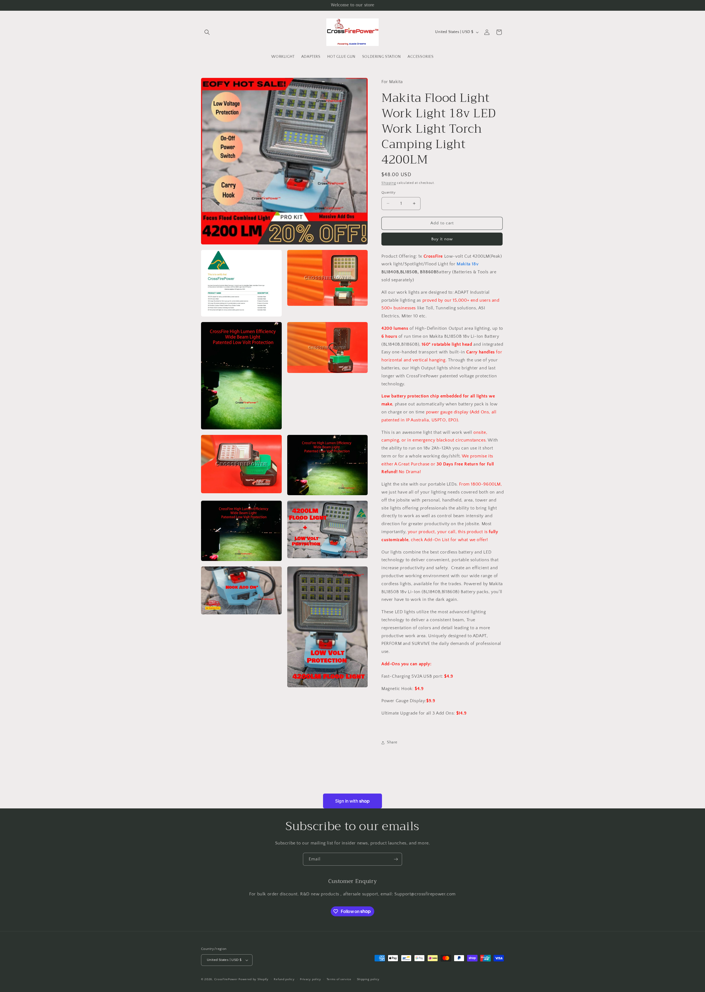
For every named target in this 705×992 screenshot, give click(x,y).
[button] (207, 32)
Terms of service (339, 979)
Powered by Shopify (253, 979)
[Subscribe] (396, 859)
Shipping (388, 183)
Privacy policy (310, 979)
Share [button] (392, 742)
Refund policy (284, 979)
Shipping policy (368, 979)
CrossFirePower (226, 979)
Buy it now (442, 239)
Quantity (388, 192)
